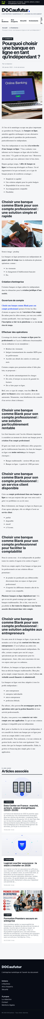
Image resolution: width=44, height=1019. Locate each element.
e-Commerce (14, 28)
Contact (5, 1002)
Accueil (4, 28)
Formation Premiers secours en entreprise (20, 919)
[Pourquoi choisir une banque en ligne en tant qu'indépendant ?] (22, 95)
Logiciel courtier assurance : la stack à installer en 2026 (20, 864)
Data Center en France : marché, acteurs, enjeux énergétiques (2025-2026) (24, 2)
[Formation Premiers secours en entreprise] (22, 900)
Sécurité (23, 21)
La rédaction (6, 999)
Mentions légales (8, 1005)
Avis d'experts (14, 20)
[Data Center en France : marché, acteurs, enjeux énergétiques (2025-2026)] (22, 788)
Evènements (33, 21)
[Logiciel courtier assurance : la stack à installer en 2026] (22, 845)
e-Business (5, 20)
